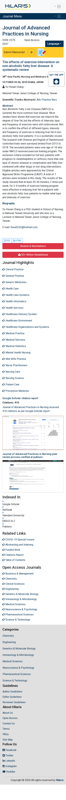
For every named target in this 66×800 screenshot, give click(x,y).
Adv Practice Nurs (47, 99)
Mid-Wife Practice (15, 358)
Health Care (12, 288)
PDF (8, 240)
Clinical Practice (14, 269)
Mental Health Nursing (17, 352)
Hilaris (60, 780)
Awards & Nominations (33, 246)
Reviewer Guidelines (14, 702)
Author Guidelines (12, 691)
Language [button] (53, 43)
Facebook (10, 750)
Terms (6, 728)
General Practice (14, 275)
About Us (8, 712)
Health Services (14, 307)
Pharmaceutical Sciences (17, 674)
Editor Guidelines (12, 696)
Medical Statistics (15, 346)
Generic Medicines (16, 282)
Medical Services (15, 339)
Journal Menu (12, 16)
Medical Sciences (13, 661)
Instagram (11, 766)
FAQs (6, 734)
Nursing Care (12, 371)
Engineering (9, 642)
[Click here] (18, 7)
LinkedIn (10, 760)
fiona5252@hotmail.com (24, 227)
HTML (18, 240)
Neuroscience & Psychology (18, 667)
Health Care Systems (17, 295)
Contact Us (9, 723)
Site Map (8, 739)
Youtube (10, 771)
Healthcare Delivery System (21, 314)
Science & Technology (15, 680)
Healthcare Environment (18, 320)
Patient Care (12, 384)
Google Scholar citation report (20, 398)
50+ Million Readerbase (34, 254)
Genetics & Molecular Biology (19, 648)
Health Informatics (15, 301)
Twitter (9, 755)
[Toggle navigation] (57, 6)
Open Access (10, 718)
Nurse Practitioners (16, 365)
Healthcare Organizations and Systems (27, 326)
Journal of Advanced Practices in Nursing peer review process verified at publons (29, 456)
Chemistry (8, 635)
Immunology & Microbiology (18, 654)
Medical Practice (15, 333)
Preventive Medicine (17, 390)
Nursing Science (14, 378)
